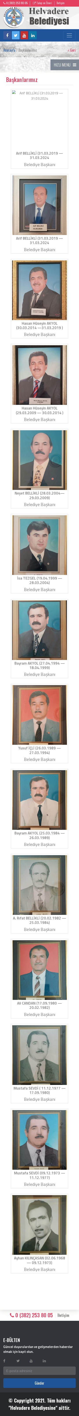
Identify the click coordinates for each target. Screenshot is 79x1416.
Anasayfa (9, 50)
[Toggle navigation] (69, 35)
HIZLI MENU (62, 65)
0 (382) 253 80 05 (16, 3)
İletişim (61, 3)
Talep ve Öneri (44, 3)
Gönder (39, 1383)
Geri (72, 50)
